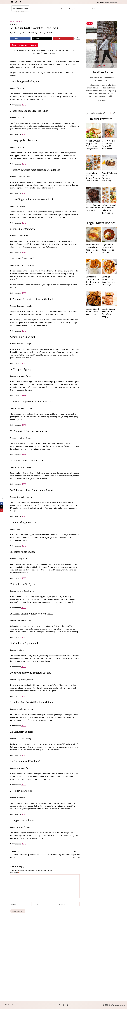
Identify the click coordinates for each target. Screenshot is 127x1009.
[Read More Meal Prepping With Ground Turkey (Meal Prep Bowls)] (109, 130)
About (62, 9)
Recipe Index (73, 9)
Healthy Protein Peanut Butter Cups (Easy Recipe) (108, 313)
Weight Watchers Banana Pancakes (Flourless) (109, 177)
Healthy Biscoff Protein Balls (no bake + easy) (93, 311)
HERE (24, 105)
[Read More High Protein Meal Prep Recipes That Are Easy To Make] (93, 162)
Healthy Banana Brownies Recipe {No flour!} (93, 207)
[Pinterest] (16, 2)
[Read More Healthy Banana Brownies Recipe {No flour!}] (93, 195)
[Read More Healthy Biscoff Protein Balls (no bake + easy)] (93, 298)
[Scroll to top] (122, 1002)
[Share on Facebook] (1, 503)
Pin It (90, 23)
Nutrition (107, 9)
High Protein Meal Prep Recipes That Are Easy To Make (93, 177)
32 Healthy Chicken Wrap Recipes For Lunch (24, 854)
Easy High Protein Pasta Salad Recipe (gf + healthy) (109, 281)
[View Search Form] (115, 8)
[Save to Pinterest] (1, 510)
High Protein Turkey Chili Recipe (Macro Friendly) (108, 249)
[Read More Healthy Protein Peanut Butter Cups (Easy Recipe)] (109, 298)
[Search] (114, 113)
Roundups (19, 21)
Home (12, 21)
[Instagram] (12, 2)
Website (62, 904)
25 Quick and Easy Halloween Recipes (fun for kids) (63, 854)
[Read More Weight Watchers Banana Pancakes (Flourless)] (109, 162)
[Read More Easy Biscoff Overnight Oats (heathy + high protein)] (93, 266)
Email (38, 904)
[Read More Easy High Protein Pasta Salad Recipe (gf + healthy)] (109, 266)
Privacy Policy (9, 1005)
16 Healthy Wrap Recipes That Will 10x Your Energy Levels (93, 145)
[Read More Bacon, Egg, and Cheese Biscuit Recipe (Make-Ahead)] (93, 234)
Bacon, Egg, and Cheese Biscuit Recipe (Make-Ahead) (92, 249)
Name (14, 904)
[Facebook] (20, 2)
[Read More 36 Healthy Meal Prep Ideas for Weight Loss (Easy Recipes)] (109, 195)
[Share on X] (1, 506)
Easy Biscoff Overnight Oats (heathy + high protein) (92, 281)
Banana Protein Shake (111, 2)
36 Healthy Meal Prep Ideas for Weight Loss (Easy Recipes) (109, 209)
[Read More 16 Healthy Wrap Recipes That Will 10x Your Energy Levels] (93, 130)
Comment (14, 873)
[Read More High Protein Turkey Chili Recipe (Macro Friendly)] (109, 234)
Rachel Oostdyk (17, 33)
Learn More (101, 101)
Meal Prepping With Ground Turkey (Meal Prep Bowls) (108, 145)
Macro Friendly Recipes (91, 9)
